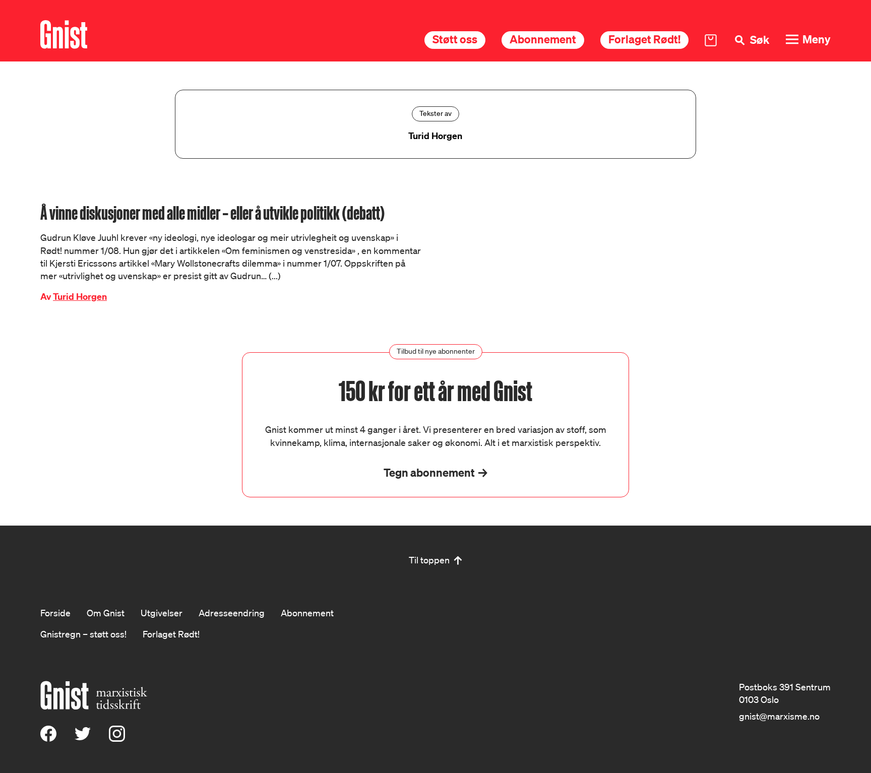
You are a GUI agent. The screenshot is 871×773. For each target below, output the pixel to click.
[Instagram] (117, 738)
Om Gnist (106, 612)
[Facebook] (48, 738)
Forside (55, 612)
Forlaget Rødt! (644, 39)
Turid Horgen (80, 296)
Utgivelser (161, 612)
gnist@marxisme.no (779, 716)
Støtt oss (454, 39)
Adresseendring (232, 612)
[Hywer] (63, 34)
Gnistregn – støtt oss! (83, 633)
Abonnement (543, 39)
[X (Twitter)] (83, 738)
